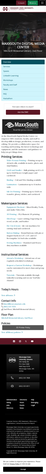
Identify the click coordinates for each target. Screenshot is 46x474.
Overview (7, 62)
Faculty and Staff (10, 85)
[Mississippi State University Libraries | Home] (23, 9)
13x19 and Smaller (14, 170)
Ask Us (33, 3)
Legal (33, 405)
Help (32, 400)
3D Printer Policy (23, 327)
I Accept (23, 469)
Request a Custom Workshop (19, 265)
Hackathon (7, 98)
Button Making (13, 233)
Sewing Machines (14, 243)
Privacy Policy (15, 464)
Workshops (8, 80)
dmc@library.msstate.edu (14, 304)
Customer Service (12, 421)
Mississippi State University (5, 9)
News (5, 89)
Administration (11, 400)
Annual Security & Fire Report (25, 423)
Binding (10, 180)
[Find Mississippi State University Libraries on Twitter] (26, 341)
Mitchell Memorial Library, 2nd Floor (17, 318)
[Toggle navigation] (42, 2)
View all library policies (11, 332)
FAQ (5, 94)
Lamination (12, 184)
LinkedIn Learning (11, 75)
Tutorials (11, 275)
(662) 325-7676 (10, 306)
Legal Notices (10, 423)
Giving (8, 402)
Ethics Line (33, 421)
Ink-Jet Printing (13, 191)
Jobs (8, 405)
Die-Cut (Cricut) (13, 226)
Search (21, 3)
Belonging (34, 402)
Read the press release (23, 130)
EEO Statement (23, 421)
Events (22, 405)
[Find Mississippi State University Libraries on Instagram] (20, 341)
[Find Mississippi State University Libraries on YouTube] (32, 341)
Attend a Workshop (15, 258)
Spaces (6, 71)
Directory (9, 408)
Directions (23, 400)
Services (6, 66)
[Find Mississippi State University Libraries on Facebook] (14, 341)
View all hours (7, 295)
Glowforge (11, 219)
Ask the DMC (23, 112)
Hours (22, 402)
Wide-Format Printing (16, 160)
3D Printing (12, 214)
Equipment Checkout (16, 207)
